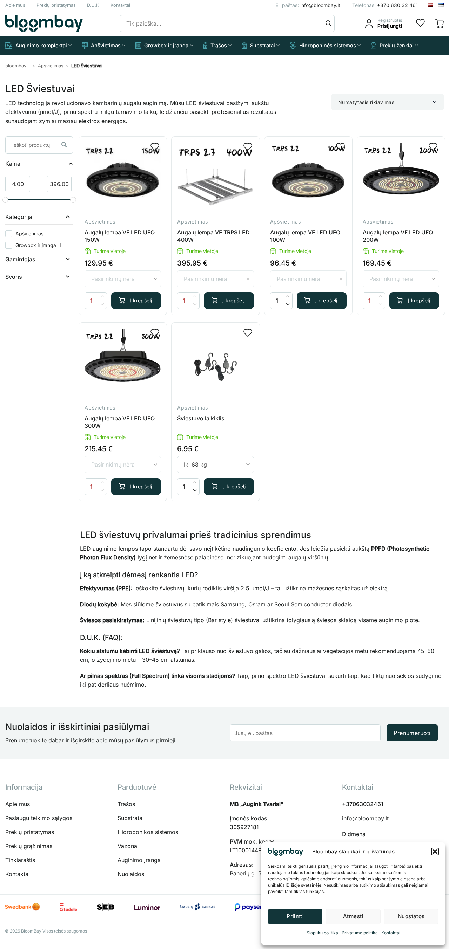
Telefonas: (385, 5)
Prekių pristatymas (56, 5)
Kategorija (18, 217)
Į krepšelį (141, 300)
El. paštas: (307, 5)
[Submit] (328, 23)
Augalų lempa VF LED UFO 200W (398, 236)
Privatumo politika (360, 932)
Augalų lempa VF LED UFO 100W (305, 236)
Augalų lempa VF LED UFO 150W (120, 236)
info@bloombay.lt (365, 818)
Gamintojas (20, 259)
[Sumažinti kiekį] (288, 305)
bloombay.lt (17, 65)
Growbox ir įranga (166, 45)
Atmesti (353, 916)
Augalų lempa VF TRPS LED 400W (213, 236)
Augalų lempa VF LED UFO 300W (120, 422)
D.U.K (93, 5)
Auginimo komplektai (41, 45)
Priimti (295, 916)
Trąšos (218, 45)
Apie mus (15, 5)
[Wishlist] (420, 23)
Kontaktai (390, 932)
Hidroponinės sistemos (327, 45)
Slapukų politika (322, 932)
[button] (434, 851)
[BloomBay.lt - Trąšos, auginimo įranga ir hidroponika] (44, 23)
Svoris (13, 277)
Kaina (12, 164)
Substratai (262, 45)
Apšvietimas (106, 45)
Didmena (354, 834)
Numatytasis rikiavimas (366, 102)
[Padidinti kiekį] (288, 297)
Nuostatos (411, 916)
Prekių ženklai (397, 45)
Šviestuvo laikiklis (200, 418)
